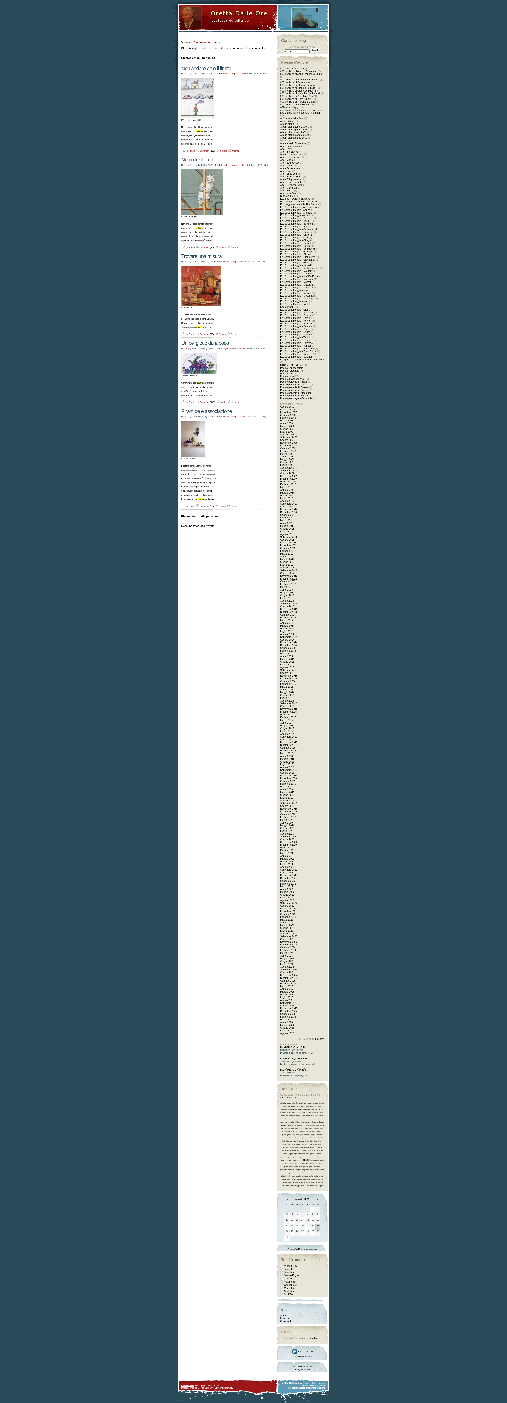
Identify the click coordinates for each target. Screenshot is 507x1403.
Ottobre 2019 (287, 806)
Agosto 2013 (287, 601)
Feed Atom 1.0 (304, 1356)
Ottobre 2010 (287, 506)
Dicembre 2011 (288, 545)
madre (293, 1144)
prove (312, 1170)
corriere (320, 1119)
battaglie (283, 1112)
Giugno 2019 (287, 795)
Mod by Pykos (301, 1383)
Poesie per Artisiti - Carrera (294, 384)
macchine (286, 1144)
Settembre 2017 (288, 736)
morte (299, 1150)
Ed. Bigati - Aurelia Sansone (232, 348)
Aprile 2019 (286, 789)
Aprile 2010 (286, 490)
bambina (314, 1109)
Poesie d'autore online (197, 42)
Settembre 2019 (288, 803)
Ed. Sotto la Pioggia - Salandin (296, 357)
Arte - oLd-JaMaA (289, 162)
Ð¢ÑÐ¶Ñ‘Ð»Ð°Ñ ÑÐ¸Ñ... (293, 1047)
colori (321, 1116)
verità (288, 1186)
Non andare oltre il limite (206, 68)
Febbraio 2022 (288, 883)
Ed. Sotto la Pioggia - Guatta (295, 262)
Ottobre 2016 (287, 706)
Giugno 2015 (287, 662)
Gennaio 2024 (288, 947)
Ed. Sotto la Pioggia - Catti (294, 237)
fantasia (312, 1125)
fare (317, 1125)
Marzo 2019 (286, 786)
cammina (284, 1116)
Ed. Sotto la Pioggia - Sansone (296, 323)
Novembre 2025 (289, 1008)
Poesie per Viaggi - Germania (296, 398)
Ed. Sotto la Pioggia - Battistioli (233, 165)
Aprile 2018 (286, 756)
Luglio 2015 (286, 664)
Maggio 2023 (287, 925)
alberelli (295, 1103)
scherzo (303, 1173)
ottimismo (301, 1154)
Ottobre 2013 (287, 606)
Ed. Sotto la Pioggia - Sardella (296, 326)
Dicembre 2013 (288, 612)
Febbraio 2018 (288, 750)
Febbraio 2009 (288, 451)
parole (312, 1154)
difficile (297, 1122)
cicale (308, 1116)
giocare (308, 1131)
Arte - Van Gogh (288, 193)
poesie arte (304, 1163)
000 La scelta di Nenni (292, 68)
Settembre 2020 (288, 836)
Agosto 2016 (287, 700)
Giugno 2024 (287, 961)
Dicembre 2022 (288, 911)
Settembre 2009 (288, 470)
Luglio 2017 (286, 731)
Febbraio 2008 (288, 418)
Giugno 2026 (287, 1028)
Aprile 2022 (286, 889)
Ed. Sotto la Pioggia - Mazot (295, 290)
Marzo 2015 (286, 653)
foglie (300, 1128)
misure (312, 1147)
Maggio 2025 (287, 991)
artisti (312, 1106)
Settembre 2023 (288, 936)
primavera (317, 1167)
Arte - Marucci (287, 160)
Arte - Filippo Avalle (290, 179)
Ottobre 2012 (287, 573)
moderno (319, 1147)
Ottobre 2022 (287, 906)
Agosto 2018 (287, 767)
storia (316, 1176)
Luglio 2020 (286, 831)
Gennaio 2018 (288, 747)
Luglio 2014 (286, 631)
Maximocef (290, 1281)
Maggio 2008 (287, 426)
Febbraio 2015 (288, 650)
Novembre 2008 (289, 442)
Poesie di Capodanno (292, 379)
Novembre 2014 (289, 642)
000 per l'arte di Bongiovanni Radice (299, 79)
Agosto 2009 (287, 467)
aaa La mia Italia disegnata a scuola (299, 110)
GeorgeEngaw (292, 1275)
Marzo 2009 (286, 454)
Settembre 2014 (288, 637)
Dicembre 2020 (288, 845)
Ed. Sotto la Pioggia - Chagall (296, 240)
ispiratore (304, 1138)
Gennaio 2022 (288, 881)
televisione (306, 1179)
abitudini (283, 1103)
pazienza (296, 1157)
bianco (294, 1112)
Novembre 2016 (289, 709)
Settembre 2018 (288, 770)
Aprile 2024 (286, 955)
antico (303, 1106)
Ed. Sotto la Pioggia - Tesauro (296, 340)
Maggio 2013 (287, 592)
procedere (291, 1170)
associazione (292, 1109)
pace (307, 1154)
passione (284, 1157)
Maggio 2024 (287, 958)
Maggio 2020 (287, 825)
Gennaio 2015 (288, 648)
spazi (293, 1176)
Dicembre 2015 (288, 678)
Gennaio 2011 (287, 515)
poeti (300, 1167)
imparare (307, 1135)
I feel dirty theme (317, 1385)
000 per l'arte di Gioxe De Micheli (298, 90)
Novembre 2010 (289, 509)
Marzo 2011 (286, 520)
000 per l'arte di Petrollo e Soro (297, 96)
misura (306, 1147)
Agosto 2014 (287, 634)
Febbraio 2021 (288, 850)
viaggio (297, 1186)
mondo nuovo (291, 1150)
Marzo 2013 (286, 587)
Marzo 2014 (286, 620)
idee (294, 1135)
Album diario (287, 124)
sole (289, 1176)
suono (293, 1179)
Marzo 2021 (286, 853)
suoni (288, 1179)
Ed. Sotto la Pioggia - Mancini (296, 273)
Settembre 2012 (288, 570)
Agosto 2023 (287, 933)
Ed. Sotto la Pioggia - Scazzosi (296, 329)
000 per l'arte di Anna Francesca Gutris (301, 74)
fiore (292, 1128)
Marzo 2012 (286, 553)
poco (298, 1160)
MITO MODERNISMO (291, 365)
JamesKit (289, 1269)
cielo (312, 1116)
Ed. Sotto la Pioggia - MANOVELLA (299, 276)
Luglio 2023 (286, 930)
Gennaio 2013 (288, 581)
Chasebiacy (290, 1285)
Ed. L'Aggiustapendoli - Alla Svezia (299, 204)
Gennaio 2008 (288, 415)
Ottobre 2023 (287, 939)
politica (305, 1167)
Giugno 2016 (287, 695)
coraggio (309, 1119)
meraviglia (299, 1147)
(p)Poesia (190, 151)
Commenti (204, 151)
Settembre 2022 (288, 903)
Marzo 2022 (286, 886)
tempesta (314, 1179)
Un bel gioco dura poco (205, 343)
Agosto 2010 (287, 501)
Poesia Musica (288, 373)
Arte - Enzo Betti (288, 174)
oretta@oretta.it (310, 1338)
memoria (286, 1147)
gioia (313, 1131)
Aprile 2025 (286, 989)
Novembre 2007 (289, 409)
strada (321, 1176)
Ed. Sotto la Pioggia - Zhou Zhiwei (298, 351)
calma (304, 1112)
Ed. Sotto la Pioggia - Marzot (295, 282)
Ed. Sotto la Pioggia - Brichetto (296, 226)
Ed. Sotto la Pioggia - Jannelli (296, 265)
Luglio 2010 (286, 498)
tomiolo (284, 1182)
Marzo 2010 (286, 487)
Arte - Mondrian (288, 187)
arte (307, 1106)
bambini (320, 1109)
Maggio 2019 (287, 792)
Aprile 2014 (286, 623)
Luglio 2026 (286, 1030)
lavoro (315, 1138)
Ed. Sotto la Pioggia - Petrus (295, 318)
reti (295, 1173)
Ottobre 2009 (287, 473)
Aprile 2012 (286, 556)
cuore (282, 1122)
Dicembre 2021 (288, 878)
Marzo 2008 (286, 420)
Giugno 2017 (287, 728)
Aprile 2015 (286, 656)
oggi (295, 1154)
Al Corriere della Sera (292, 118)
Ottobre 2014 (287, 639)
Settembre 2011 (288, 537)
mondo (283, 1150)
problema (283, 1170)
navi (309, 1150)
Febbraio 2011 (288, 517)
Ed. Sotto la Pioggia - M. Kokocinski (299, 268)
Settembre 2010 (288, 503)
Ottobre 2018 (287, 772)
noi (317, 1150)
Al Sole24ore (287, 121)
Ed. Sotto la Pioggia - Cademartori (298, 229)
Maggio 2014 (287, 625)
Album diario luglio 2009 (293, 132)
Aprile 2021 (286, 856)
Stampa (235, 151)
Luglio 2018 (286, 764)
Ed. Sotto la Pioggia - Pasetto (296, 315)
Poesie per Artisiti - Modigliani (296, 393)
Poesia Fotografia (289, 370)
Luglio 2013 (286, 598)
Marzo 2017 (286, 720)
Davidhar (289, 1272)
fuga (292, 1131)
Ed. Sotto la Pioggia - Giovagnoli (297, 259)
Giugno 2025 (287, 994)
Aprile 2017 (286, 723)
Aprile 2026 (286, 1022)
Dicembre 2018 (288, 778)
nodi (313, 1150)
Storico (223, 151)
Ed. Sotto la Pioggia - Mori (294, 301)
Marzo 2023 (286, 919)
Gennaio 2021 (288, 847)
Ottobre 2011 (287, 540)
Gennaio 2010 (288, 481)
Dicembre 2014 (288, 645)
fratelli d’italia (318, 1128)
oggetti (291, 1154)
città (316, 1116)
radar (284, 1173)
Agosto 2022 (287, 900)
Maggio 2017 (287, 725)
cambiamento (311, 1112)
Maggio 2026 (287, 1025)
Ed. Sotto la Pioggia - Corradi (296, 243)
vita (302, 1186)
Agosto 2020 (287, 833)
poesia (306, 1159)
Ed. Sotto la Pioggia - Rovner (295, 320)
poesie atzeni (314, 1163)
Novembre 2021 (289, 875)
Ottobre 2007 (287, 406)
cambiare (320, 1112)
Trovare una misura (201, 256)
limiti (294, 1141)
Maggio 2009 (287, 459)
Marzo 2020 (286, 820)
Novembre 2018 (289, 775)
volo (299, 1189)
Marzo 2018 (286, 753)
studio (284, 1179)
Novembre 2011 (288, 542)
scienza (309, 1173)
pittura (294, 1160)
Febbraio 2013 (288, 584)
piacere (320, 1157)
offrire (285, 1154)
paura (290, 1157)
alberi (301, 1103)
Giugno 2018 (287, 761)
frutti (283, 1131)
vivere (307, 1186)
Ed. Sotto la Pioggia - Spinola (232, 416)
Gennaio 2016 (288, 681)
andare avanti (295, 1106)
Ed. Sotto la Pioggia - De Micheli (297, 248)
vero (292, 1186)
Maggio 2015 (287, 659)
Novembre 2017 (289, 742)
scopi (315, 1173)
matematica (317, 1144)
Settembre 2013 (288, 603)
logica (307, 1141)
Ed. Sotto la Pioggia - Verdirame (297, 348)
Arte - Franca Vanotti (291, 182)
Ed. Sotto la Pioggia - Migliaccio (297, 298)
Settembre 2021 (288, 869)
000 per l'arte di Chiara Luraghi (297, 85)
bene (288, 1112)
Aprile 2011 (286, 523)
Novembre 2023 (289, 942)
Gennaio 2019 (288, 781)
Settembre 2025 (288, 1003)
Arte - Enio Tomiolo (290, 146)
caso (303, 1116)
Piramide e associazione (206, 411)
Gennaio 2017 (288, 714)
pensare (303, 1157)
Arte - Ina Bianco (289, 151)
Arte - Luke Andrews (291, 185)
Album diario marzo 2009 (293, 137)
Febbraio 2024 (288, 950)
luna (315, 1141)
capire (298, 1116)
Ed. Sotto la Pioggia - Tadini (295, 337)
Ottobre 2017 (287, 739)
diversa (321, 1122)
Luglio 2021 (286, 864)
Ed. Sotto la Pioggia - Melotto (232, 261)
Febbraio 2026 (288, 1016)
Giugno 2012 (287, 562)
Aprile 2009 (286, 456)
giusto (284, 1135)
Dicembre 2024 (288, 978)
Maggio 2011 (287, 526)
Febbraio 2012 (288, 551)
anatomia (286, 1106)
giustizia (319, 1131)
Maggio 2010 (287, 492)
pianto (283, 1160)
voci (316, 1186)
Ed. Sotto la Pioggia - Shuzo (295, 332)
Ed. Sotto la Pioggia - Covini (295, 246)
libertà (320, 1138)
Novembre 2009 (289, 476)
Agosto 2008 (287, 434)
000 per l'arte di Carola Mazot (296, 82)
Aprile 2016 (286, 689)
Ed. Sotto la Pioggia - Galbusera (297, 251)
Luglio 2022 (286, 897)
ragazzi (289, 1173)
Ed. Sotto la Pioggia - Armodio (296, 212)
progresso (305, 1170)
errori (294, 1125)
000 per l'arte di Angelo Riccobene (298, 71)
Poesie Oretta (187, 1385)
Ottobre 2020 (287, 839)
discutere (315, 1122)
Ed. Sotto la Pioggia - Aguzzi (295, 210)
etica (307, 1125)
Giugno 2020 (287, 828)
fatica (322, 1125)
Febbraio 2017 (288, 717)
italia (310, 1138)
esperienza (300, 1125)
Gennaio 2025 (288, 980)
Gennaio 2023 (288, 914)
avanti (300, 1109)
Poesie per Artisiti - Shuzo (294, 395)
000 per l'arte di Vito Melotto (295, 104)
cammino (292, 1116)
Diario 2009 (287, 196)
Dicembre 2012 (288, 578)
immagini (299, 1135)
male (298, 1144)
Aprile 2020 (286, 822)
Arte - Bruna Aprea (290, 168)
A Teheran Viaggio (290, 107)
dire (302, 1122)
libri (283, 1141)
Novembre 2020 (289, 842)
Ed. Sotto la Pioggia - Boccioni (296, 223)
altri (305, 1103)
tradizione (291, 1182)
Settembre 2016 (288, 703)
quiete (317, 1170)
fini (289, 1128)
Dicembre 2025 (288, 1011)
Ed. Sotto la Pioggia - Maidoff (295, 271)
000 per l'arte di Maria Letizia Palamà (300, 93)
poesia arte (315, 1160)
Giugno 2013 (287, 595)
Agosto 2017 (287, 734)
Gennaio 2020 (288, 814)
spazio (298, 1176)
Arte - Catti (286, 171)
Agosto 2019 (287, 800)
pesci (315, 1157)
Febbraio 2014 (288, 617)
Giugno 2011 (287, 528)
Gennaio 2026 (288, 1014)
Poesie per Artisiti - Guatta (294, 390)
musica (304, 1150)
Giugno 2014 (287, 628)
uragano (314, 1182)
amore (321, 1103)
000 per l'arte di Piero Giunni (295, 99)
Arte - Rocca (287, 190)
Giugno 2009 (287, 462)
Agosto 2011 (287, 534)
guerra (289, 1135)
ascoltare (318, 1106)
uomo (308, 1182)
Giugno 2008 (287, 429)
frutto (288, 1131)
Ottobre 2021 (287, 872)
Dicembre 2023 (288, 944)
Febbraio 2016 (288, 684)
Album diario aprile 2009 (293, 126)
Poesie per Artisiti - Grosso (294, 387)
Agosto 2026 (287, 1033)
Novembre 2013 (289, 609)
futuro (296, 1131)
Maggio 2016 (287, 692)
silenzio (283, 1176)
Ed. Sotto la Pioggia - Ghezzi (295, 254)
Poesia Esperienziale (291, 368)
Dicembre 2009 (288, 479)
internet (290, 1138)
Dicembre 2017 (288, 745)
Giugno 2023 (287, 928)
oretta (186, 73)
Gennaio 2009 (288, 448)
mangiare (304, 1144)
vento (283, 1186)
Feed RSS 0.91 (305, 1351)
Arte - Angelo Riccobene (293, 143)
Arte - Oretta (286, 165)
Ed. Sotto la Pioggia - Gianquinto (297, 257)
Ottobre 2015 (287, 673)
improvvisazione (316, 1135)
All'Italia (284, 140)
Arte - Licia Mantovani (292, 154)
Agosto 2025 (287, 1000)
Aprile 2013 (286, 589)
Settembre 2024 (288, 969)
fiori (296, 1128)
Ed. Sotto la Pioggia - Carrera (296, 235)
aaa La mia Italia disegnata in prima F (300, 113)
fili (286, 1128)
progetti (298, 1170)
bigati (299, 1112)
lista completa (288, 1097)
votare (304, 1189)
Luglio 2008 (286, 431)
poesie (297, 1163)
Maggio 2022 (287, 892)
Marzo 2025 (286, 986)
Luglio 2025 (286, 997)
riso (298, 1173)
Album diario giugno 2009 (294, 129)
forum (311, 1128)
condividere (291, 1119)
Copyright (285, 1321)
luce (311, 1141)
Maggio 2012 (287, 559)
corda (315, 1119)
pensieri (309, 1157)
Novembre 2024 (289, 975)
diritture (307, 1122)
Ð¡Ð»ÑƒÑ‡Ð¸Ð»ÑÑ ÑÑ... (294, 1069)
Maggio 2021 (287, 858)
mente (292, 1147)
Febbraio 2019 (288, 784)
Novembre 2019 (289, 808)
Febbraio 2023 (288, 917)
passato (318, 1154)
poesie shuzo (293, 1167)
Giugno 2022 (287, 894)
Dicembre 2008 (288, 445)
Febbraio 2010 (288, 484)
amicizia (315, 1103)
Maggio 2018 (287, 759)
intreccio (297, 1138)
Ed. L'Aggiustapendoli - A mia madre (299, 201)
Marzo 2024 (286, 953)
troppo (297, 1182)
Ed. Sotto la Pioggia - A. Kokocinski (299, 207)
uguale (303, 1182)
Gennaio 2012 (288, 548)
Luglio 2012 (286, 564)
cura (286, 1122)
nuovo (321, 1150)
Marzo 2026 (286, 1019)
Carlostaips (290, 1288)
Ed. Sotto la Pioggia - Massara (296, 284)
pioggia (288, 1160)
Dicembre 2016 (288, 711)
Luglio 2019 (286, 797)
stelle (311, 1176)
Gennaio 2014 (288, 614)
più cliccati (319, 1039)
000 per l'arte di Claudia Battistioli (298, 88)
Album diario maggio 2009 (294, 135)
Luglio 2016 (286, 698)
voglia (321, 1186)
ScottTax (288, 1294)
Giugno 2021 (287, 861)
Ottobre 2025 (287, 1005)
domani (283, 1125)
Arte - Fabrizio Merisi (291, 176)
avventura (306, 1109)
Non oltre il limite (198, 160)
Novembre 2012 (289, 576)
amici (309, 1103)
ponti (310, 1167)
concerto (284, 1119)
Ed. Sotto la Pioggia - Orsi (294, 309)
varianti (320, 1182)
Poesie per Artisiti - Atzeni (293, 381)
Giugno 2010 (287, 495)
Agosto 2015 (287, 667)
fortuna (306, 1128)
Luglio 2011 (286, 531)
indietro (284, 1138)
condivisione (301, 1119)
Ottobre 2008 (287, 440)
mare (310, 1144)
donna (289, 1125)
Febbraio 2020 (288, 817)
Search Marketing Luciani (311, 1388)
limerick (289, 1141)
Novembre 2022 (289, 908)
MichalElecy (290, 1266)
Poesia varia (287, 376)
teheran (299, 1179)
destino (292, 1122)
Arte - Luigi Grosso (290, 157)
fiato (282, 1128)
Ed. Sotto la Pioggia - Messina (296, 296)
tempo (320, 1179)
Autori (283, 1315)
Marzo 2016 (286, 686)
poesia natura (289, 1163)
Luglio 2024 (286, 964)
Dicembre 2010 (288, 512)
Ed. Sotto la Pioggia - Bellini (295, 221)
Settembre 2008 (288, 437)
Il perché (285, 1318)
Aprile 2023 (286, 922)
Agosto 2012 (287, 567)
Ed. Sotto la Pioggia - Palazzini (296, 312)
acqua (289, 1103)
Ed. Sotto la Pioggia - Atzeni (295, 215)
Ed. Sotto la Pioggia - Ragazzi (233, 73)
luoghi (320, 1141)
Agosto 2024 (287, 967)
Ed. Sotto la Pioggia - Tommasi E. (298, 343)
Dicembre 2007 (288, 412)
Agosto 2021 (287, 867)
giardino (302, 1131)
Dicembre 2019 (288, 811)
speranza (305, 1176)
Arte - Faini (286, 149)
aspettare (284, 1109)
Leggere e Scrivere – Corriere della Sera (302, 359)
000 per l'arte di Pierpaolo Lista (297, 101)
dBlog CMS (288, 1383)
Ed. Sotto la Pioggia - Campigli (296, 232)
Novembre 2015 (289, 675)
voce (312, 1186)
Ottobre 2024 (287, 972)
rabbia (322, 1170)
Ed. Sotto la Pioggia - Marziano (297, 279)
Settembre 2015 (288, 670)
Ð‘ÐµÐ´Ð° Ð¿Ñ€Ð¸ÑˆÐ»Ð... (295, 1058)
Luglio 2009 (286, 465)
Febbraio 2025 (288, 983)
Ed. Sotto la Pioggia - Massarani (297, 287)
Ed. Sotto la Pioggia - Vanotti (295, 345)
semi (320, 1173)
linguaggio (300, 1141)
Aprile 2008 (286, 423)
